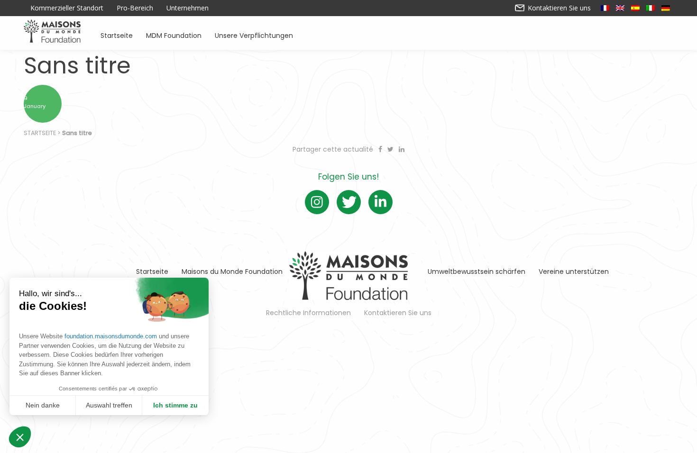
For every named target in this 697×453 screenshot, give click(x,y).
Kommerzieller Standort (66, 8)
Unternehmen (187, 8)
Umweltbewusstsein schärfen (476, 271)
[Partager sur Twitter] (391, 149)
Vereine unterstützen (574, 271)
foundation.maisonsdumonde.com (110, 336)
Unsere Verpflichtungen (254, 35)
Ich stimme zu (175, 405)
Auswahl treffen (109, 405)
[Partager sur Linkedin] (401, 149)
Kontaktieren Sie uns (558, 8)
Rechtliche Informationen (308, 312)
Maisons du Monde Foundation (232, 271)
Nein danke (43, 405)
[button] (20, 437)
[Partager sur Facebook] (381, 149)
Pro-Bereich (135, 8)
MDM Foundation (174, 35)
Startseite (117, 35)
